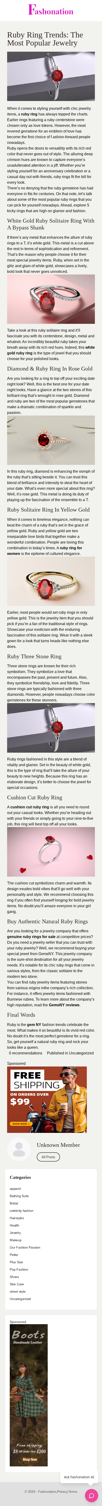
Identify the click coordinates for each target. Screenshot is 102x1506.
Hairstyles (17, 1218)
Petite (14, 1255)
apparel (15, 1188)
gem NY (34, 1025)
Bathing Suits (19, 1196)
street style (17, 1291)
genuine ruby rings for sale (31, 937)
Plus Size (16, 1262)
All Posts (48, 1157)
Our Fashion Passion (25, 1247)
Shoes (14, 1277)
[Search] (93, 10)
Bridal (14, 1203)
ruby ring (29, 114)
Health (14, 1225)
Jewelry (15, 1233)
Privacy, (62, 1491)
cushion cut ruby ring (29, 807)
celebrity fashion (21, 1211)
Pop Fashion (19, 1269)
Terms (72, 1491)
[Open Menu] (7, 10)
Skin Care (17, 1284)
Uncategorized (81, 1053)
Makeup (16, 1240)
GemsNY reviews (64, 1005)
